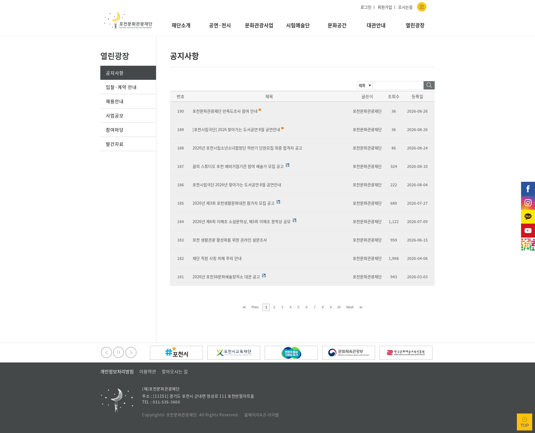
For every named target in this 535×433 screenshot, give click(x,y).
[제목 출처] (365, 84)
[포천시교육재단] (233, 353)
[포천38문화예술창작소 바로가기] (528, 240)
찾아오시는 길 (175, 371)
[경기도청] (291, 353)
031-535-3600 (166, 402)
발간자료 (115, 144)
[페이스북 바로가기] (528, 184)
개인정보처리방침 (117, 371)
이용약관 (147, 371)
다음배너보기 (131, 352)
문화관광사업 (259, 25)
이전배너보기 (106, 352)
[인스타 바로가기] (528, 198)
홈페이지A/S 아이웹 (261, 414)
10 (339, 307)
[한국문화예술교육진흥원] (406, 353)
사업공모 (115, 115)
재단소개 (181, 25)
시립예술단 (298, 25)
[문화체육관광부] (348, 353)
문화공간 (337, 25)
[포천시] (176, 353)
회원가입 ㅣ (387, 7)
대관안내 (376, 25)
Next (349, 307)
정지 (118, 352)
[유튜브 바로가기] (528, 226)
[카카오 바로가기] (528, 212)
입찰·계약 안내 (121, 87)
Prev (255, 307)
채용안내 (115, 101)
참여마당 (115, 129)
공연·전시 (220, 25)
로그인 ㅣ (368, 7)
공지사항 (115, 72)
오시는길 (405, 7)
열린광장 (415, 25)
